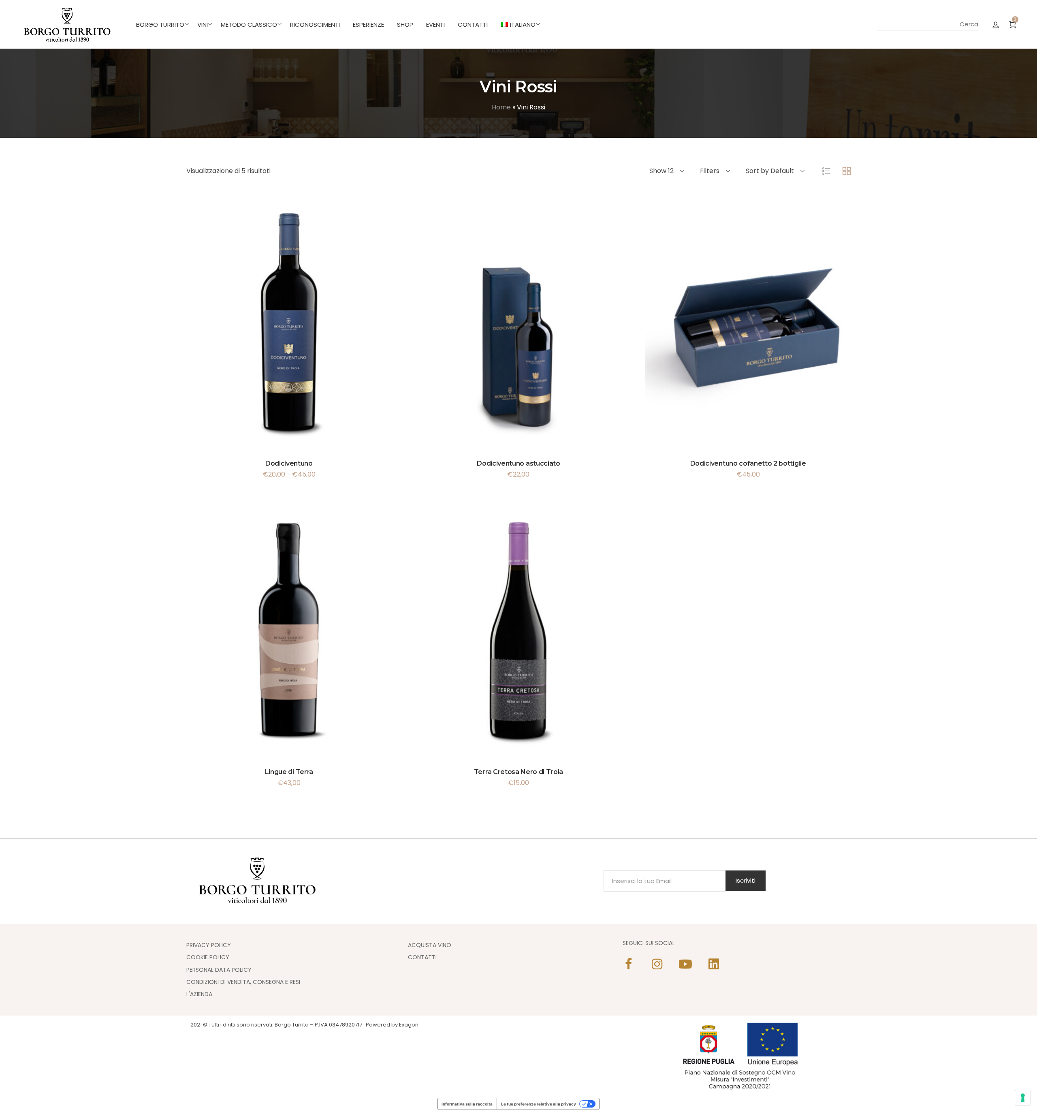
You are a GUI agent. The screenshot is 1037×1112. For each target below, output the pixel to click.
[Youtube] (685, 964)
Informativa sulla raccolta (467, 1103)
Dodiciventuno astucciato (518, 463)
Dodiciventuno (289, 463)
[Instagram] (657, 964)
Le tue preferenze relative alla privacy (538, 1103)
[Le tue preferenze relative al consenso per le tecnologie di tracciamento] (1023, 1098)
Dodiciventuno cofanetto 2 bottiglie (748, 463)
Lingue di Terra (289, 772)
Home (501, 107)
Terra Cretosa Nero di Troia (518, 772)
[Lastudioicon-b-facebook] (629, 964)
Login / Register (995, 24)
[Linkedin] (714, 964)
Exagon (408, 1025)
